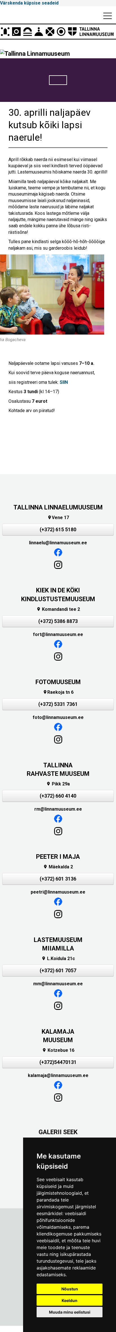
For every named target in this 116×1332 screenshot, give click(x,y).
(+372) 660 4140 (58, 796)
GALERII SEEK (58, 1132)
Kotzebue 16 (58, 1050)
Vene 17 (58, 517)
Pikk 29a (58, 784)
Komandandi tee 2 (58, 609)
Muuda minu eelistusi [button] (69, 1312)
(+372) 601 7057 (58, 970)
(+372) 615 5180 (58, 529)
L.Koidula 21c (58, 958)
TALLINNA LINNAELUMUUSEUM (58, 507)
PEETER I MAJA (58, 856)
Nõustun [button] (69, 1288)
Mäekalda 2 (58, 867)
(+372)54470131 (58, 1062)
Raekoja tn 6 (58, 692)
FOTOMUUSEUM (58, 682)
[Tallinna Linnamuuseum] (58, 32)
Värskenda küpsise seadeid (29, 3)
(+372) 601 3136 (58, 879)
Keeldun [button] (69, 1300)
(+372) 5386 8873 (58, 621)
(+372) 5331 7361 (58, 704)
